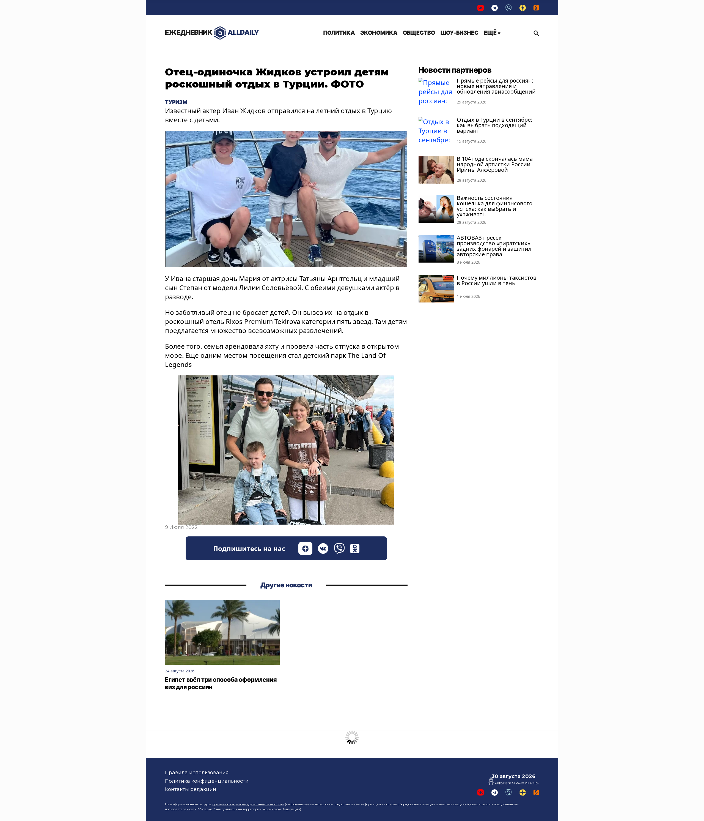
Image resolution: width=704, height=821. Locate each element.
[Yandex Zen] (522, 7)
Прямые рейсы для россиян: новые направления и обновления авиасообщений (496, 86)
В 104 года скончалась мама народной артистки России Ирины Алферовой (495, 164)
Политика (339, 32)
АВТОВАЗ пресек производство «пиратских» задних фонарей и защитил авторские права (494, 246)
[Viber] (508, 7)
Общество (419, 32)
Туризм (176, 102)
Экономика (378, 32)
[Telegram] (494, 7)
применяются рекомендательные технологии (248, 804)
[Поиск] (535, 33)
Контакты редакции (190, 789)
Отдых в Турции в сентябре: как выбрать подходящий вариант (494, 125)
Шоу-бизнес (460, 32)
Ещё (491, 32)
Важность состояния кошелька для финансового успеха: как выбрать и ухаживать (494, 206)
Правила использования (197, 773)
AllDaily (212, 32)
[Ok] (536, 7)
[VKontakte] (480, 7)
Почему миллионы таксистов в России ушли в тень (497, 280)
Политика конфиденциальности (207, 781)
